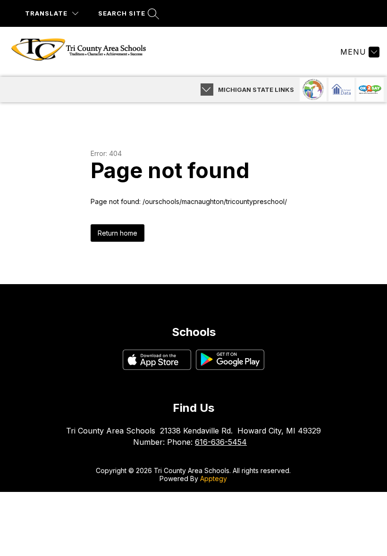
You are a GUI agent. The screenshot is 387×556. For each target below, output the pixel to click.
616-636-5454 (221, 442)
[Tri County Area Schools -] (84, 51)
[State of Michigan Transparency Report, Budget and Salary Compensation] (313, 89)
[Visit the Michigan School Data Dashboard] (341, 89)
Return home (117, 233)
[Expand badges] (207, 89)
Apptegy (213, 478)
